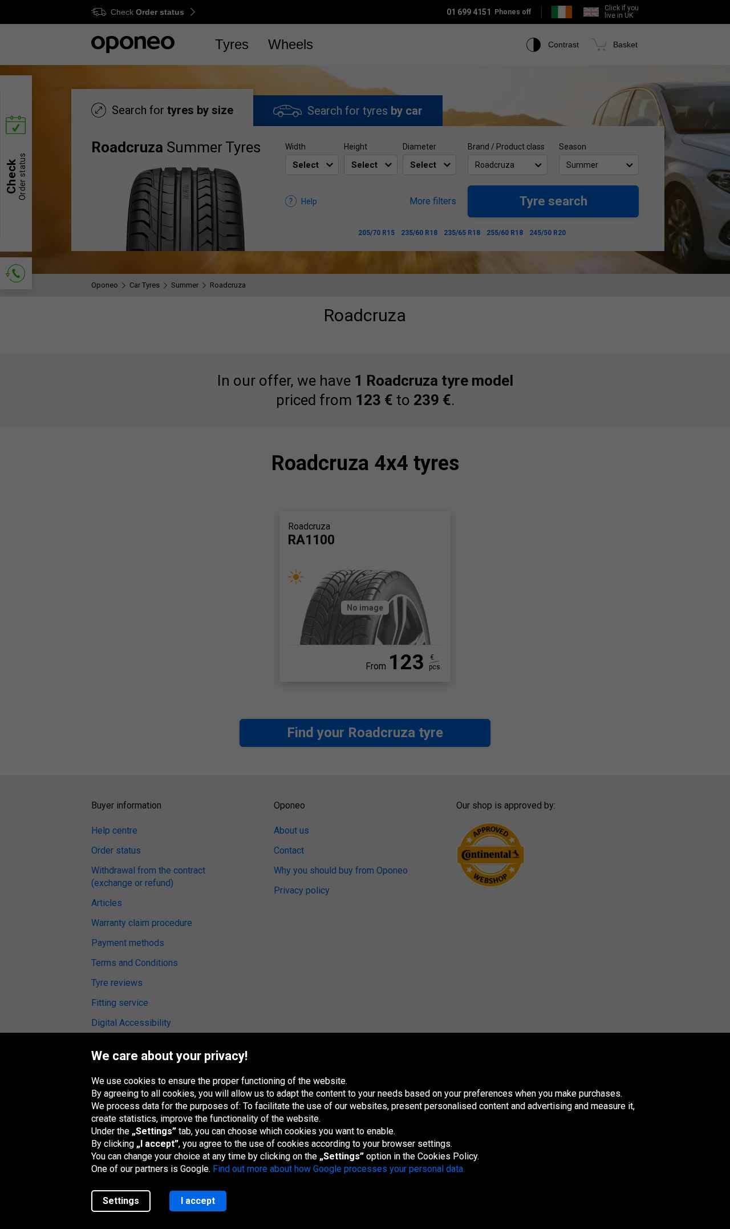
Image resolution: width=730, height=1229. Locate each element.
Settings (121, 1200)
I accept (198, 1200)
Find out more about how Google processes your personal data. (339, 1168)
